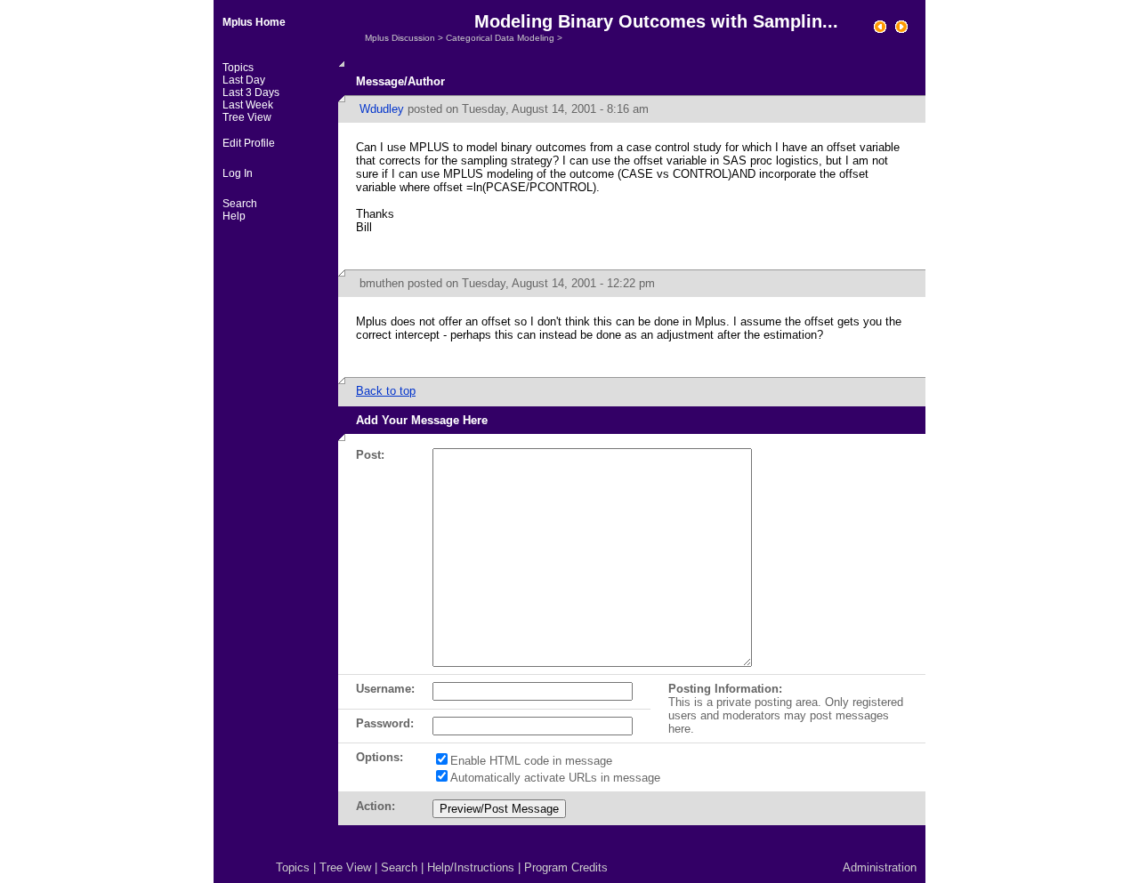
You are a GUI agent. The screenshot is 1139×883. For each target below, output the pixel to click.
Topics (238, 67)
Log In (237, 173)
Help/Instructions (470, 867)
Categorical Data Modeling (500, 38)
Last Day (243, 80)
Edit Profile (248, 143)
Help (234, 216)
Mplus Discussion (400, 38)
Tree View (246, 117)
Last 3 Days (250, 92)
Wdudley (381, 109)
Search (239, 203)
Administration (880, 867)
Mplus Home (254, 22)
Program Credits (566, 867)
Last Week (247, 105)
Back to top (386, 390)
